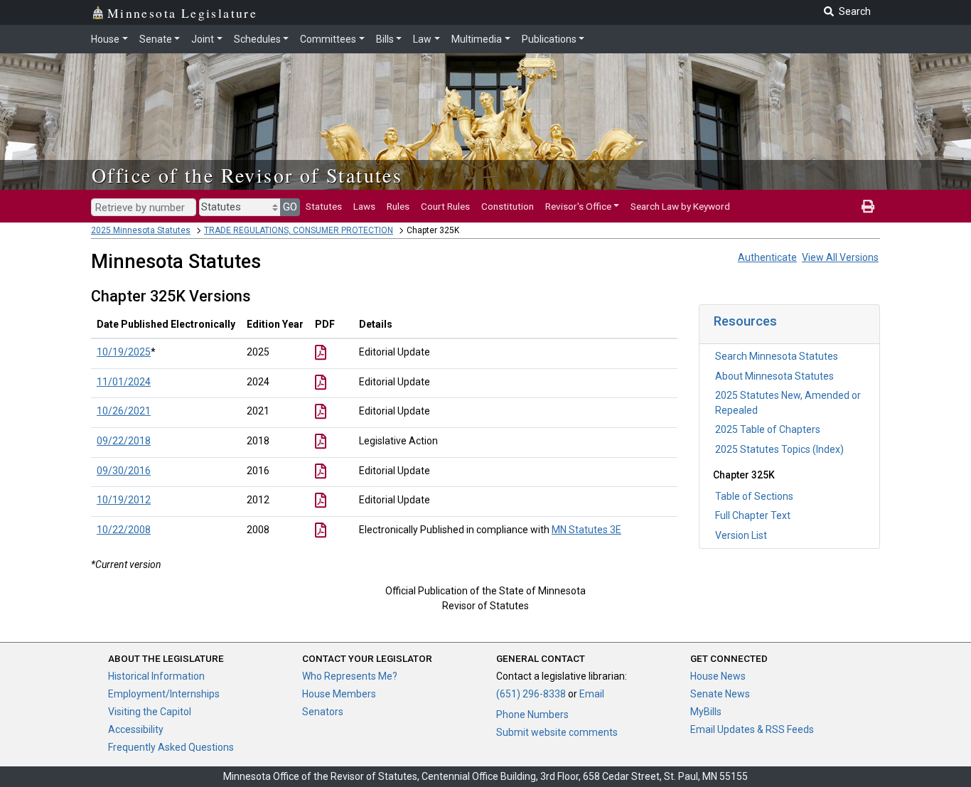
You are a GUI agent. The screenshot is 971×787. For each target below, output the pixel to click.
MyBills (705, 711)
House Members (339, 694)
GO (290, 206)
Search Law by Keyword (680, 206)
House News (718, 676)
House (105, 39)
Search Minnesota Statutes (776, 356)
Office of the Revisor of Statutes (247, 174)
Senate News (720, 694)
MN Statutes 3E (586, 529)
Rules (398, 206)
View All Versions (840, 257)
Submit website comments (557, 732)
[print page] (868, 206)
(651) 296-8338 (531, 694)
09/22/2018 (124, 440)
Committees (328, 39)
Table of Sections (754, 496)
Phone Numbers (532, 714)
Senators (322, 711)
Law (422, 39)
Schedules (257, 39)
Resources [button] (745, 321)
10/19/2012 (124, 499)
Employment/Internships (164, 694)
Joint (202, 39)
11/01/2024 (124, 381)
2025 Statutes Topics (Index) (779, 449)
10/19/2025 (124, 352)
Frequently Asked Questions (171, 747)
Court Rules (445, 206)
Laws (364, 206)
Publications (549, 39)
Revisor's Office (578, 206)
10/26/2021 (124, 411)
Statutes (324, 206)
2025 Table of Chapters (767, 429)
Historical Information (156, 676)
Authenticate (767, 257)
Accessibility (135, 729)
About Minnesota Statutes (774, 376)
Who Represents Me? (349, 676)
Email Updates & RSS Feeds (752, 729)
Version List (741, 535)
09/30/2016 (124, 470)
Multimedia (476, 39)
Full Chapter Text (752, 515)
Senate (155, 39)
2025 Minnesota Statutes (141, 230)
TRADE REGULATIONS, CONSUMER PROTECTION (298, 230)
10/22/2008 (124, 529)
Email (591, 694)
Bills (385, 39)
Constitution (507, 206)
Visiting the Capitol (149, 711)
